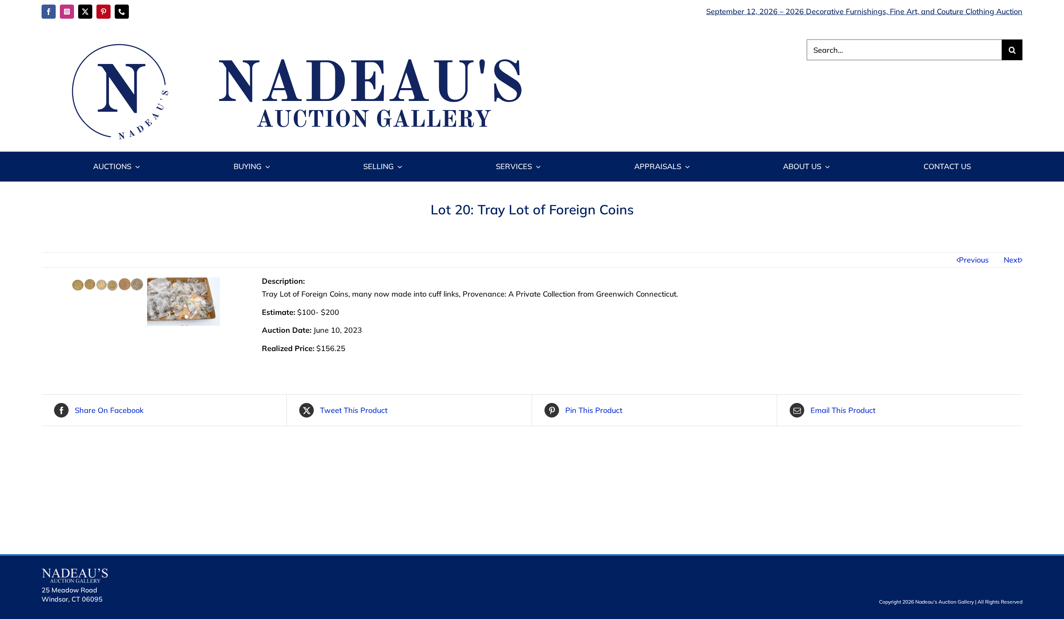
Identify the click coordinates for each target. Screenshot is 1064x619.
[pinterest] (103, 12)
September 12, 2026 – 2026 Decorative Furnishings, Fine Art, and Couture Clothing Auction (864, 11)
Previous (974, 260)
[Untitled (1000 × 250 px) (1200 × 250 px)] (291, 43)
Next (1012, 260)
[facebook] (49, 12)
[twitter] (85, 12)
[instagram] (67, 12)
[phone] (122, 12)
